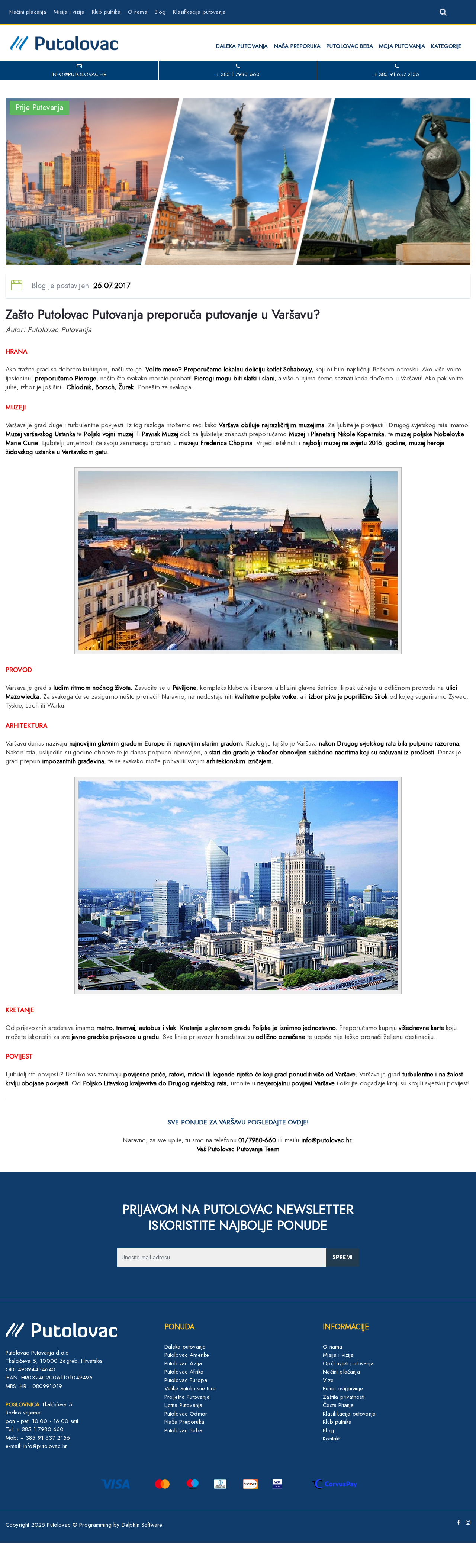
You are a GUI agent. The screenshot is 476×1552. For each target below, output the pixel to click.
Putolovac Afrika (184, 1372)
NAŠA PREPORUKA (297, 46)
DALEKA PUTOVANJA (242, 46)
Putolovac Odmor (185, 1414)
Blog (160, 12)
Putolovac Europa (186, 1380)
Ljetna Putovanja (183, 1405)
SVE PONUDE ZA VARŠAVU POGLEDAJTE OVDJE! (238, 1122)
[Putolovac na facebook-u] (457, 1523)
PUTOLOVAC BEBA (350, 46)
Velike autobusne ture (190, 1388)
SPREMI (342, 1257)
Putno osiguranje (343, 1388)
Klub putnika (106, 12)
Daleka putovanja (185, 1347)
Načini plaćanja (27, 12)
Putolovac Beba (183, 1430)
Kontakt (331, 1439)
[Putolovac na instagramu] (466, 1523)
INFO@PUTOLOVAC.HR (79, 74)
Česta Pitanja (338, 1405)
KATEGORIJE (446, 46)
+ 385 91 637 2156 (396, 74)
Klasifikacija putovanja (199, 12)
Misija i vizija (69, 12)
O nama (137, 12)
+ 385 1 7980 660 (238, 74)
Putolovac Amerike (186, 1355)
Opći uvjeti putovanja (348, 1363)
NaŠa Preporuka (184, 1422)
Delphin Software (142, 1525)
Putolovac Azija (183, 1363)
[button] (436, 9)
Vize (328, 1380)
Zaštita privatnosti (343, 1397)
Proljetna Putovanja (187, 1397)
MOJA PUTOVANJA (402, 46)
